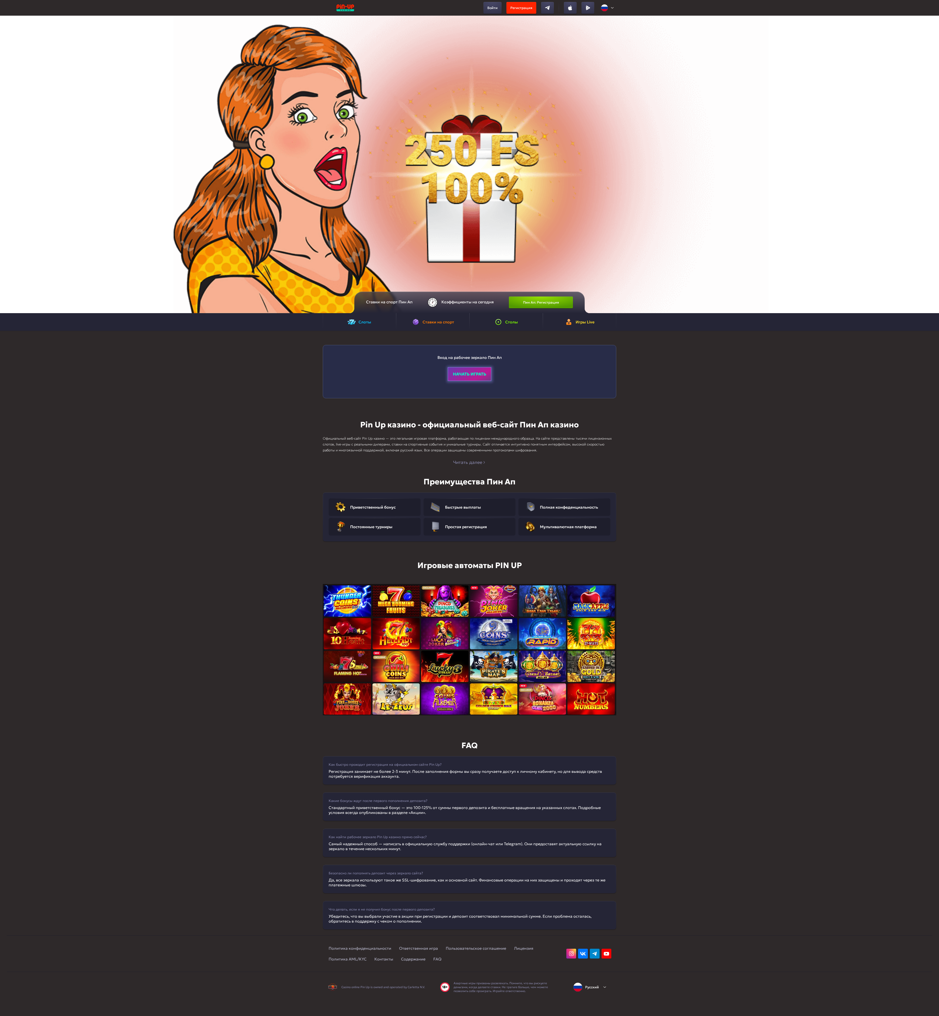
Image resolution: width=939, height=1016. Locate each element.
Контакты (383, 959)
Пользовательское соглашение (476, 948)
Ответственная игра (418, 948)
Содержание (413, 959)
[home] (345, 7)
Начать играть (469, 374)
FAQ (437, 959)
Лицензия (523, 948)
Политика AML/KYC (348, 959)
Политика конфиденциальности (360, 948)
